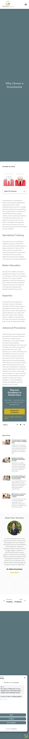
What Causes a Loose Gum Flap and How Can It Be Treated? (19, 495)
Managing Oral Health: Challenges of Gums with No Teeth (18, 459)
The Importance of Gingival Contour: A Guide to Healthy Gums (19, 441)
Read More (14, 572)
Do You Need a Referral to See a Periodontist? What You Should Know (19, 477)
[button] (25, 4)
